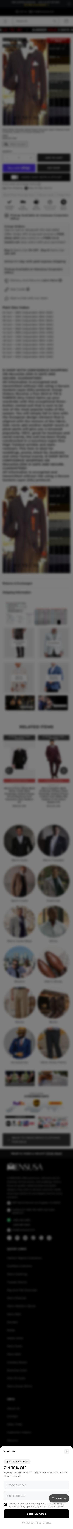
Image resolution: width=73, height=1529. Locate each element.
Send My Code (36, 1513)
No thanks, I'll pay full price (36, 1522)
